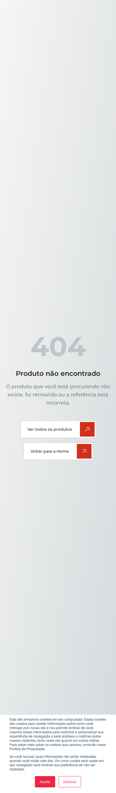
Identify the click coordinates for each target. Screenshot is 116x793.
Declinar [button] (69, 781)
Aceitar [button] (45, 781)
